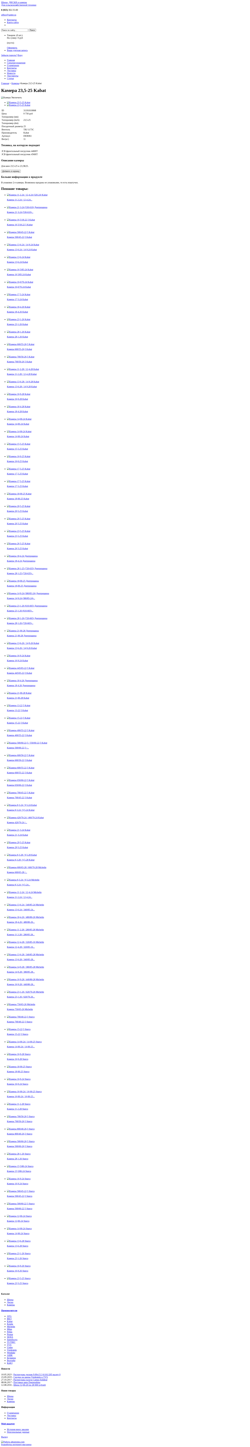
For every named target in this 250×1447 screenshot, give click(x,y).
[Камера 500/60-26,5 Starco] (21, 1141)
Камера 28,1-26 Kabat (17, 337)
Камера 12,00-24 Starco (18, 1221)
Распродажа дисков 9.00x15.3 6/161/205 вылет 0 (36, 1374)
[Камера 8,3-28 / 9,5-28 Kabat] (22, 855)
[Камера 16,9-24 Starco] (19, 1079)
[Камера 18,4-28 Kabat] (18, 406)
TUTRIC (11, 1342)
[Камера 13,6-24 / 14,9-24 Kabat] (23, 244)
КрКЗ (9, 1363)
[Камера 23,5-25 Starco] (19, 1278)
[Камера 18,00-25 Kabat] (19, 494)
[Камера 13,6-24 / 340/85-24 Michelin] (25, 905)
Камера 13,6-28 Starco (17, 1246)
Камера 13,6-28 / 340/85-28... (21, 959)
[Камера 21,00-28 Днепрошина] (23, 631)
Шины (10, 1299)
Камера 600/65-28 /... (17, 872)
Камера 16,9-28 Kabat (17, 399)
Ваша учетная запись (17, 50)
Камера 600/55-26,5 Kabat (19, 349)
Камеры (15, 83)
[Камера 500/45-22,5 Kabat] (20, 232)
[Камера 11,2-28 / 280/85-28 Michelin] (25, 929)
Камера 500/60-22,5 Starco (19, 1208)
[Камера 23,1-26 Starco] (19, 1253)
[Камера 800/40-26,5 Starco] (21, 1129)
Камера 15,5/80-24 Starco (19, 1171)
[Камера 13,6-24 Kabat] (18, 257)
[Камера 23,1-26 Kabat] (18, 319)
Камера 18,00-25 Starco (18, 1071)
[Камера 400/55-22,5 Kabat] (20, 730)
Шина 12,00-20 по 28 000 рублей (29, 1385)
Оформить (12, 47)
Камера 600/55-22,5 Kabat (19, 772)
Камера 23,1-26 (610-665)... (20, 611)
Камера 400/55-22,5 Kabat (19, 735)
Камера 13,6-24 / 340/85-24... (21, 909)
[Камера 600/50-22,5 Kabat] (20, 755)
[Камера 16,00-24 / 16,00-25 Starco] (24, 1091)
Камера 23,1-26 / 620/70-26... (21, 997)
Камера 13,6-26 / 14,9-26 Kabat (22, 648)
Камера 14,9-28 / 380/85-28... (21, 972)
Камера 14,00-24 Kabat (18, 424)
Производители (9, 1310)
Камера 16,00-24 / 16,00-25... (21, 1096)
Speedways (12, 1339)
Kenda (10, 1324)
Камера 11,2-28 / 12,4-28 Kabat (22, 374)
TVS (9, 1345)
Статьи (10, 78)
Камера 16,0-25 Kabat (17, 461)
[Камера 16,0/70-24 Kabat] (20, 282)
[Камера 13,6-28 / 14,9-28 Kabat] (23, 381)
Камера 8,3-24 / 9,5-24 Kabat (20, 810)
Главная (11, 60)
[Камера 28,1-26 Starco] (19, 1154)
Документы (12, 76)
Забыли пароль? (9, 55)
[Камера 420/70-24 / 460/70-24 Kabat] (25, 817)
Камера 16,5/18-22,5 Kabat (20, 224)
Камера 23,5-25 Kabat (17, 536)
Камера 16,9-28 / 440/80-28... (21, 984)
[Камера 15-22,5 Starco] (19, 1029)
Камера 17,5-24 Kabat (17, 299)
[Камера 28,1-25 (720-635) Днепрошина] (27, 568)
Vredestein (12, 1350)
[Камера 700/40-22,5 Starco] (21, 1017)
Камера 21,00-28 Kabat (18, 698)
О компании (13, 65)
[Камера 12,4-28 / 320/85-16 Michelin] (25, 942)
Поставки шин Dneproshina (26, 1382)
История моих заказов (18, 1429)
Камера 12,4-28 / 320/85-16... (21, 947)
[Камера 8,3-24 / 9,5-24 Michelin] (23, 880)
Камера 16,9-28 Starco (17, 1059)
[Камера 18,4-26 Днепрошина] (22, 680)
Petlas (9, 1332)
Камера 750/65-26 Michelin (20, 1009)
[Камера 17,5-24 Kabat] (18, 294)
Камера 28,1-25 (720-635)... (20, 573)
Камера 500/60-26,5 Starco (19, 1146)
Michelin (11, 1326)
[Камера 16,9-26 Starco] (19, 1266)
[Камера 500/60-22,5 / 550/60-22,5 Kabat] (27, 743)
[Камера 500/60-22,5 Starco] (21, 1203)
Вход (20, 55)
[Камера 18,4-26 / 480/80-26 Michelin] (25, 917)
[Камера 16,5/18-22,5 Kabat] (21, 220)
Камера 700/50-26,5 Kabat (19, 361)
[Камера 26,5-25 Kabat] (18, 543)
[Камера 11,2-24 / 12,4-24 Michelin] (24, 892)
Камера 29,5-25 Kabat (17, 847)
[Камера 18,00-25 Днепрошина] (23, 581)
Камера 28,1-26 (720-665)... (20, 623)
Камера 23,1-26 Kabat (17, 324)
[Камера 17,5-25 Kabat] (18, 469)
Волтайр (11, 1360)
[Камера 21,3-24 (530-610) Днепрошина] (27, 207)
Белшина (11, 1358)
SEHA (10, 1337)
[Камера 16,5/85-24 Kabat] (20, 269)
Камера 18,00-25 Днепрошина (21, 586)
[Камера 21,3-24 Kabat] (18, 830)
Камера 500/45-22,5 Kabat (19, 237)
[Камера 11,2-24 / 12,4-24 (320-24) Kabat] (27, 195)
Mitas (9, 1329)
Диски (10, 1302)
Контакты (12, 20)
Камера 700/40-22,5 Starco (19, 1022)
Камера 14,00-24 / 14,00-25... (21, 1046)
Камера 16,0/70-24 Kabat (19, 287)
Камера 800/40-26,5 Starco (19, 1134)
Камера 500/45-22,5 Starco (19, 1196)
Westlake (11, 1352)
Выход (4, 1437)
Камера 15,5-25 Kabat (17, 449)
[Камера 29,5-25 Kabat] (18, 842)
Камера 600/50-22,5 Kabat (19, 760)
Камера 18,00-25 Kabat (18, 498)
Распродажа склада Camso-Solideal (30, 1380)
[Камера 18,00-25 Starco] (19, 1066)
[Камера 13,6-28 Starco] (19, 1241)
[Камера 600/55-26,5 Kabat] (20, 344)
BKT (9, 1319)
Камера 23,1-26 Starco (17, 1258)
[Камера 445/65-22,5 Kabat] (20, 668)
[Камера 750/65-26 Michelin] (21, 1004)
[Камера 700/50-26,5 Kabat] (20, 357)
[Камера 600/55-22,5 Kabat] (20, 768)
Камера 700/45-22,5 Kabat (19, 797)
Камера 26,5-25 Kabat (17, 548)
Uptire (10, 1347)
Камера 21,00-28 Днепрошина (21, 635)
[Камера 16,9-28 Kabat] (18, 394)
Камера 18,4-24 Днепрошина (21, 561)
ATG (9, 1316)
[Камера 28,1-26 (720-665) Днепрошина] (27, 618)
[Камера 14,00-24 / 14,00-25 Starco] (24, 1042)
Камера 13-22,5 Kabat (17, 710)
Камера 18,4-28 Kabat (17, 411)
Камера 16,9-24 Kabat (17, 660)
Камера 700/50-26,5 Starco (19, 1121)
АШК (10, 1355)
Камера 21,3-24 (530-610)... (20, 212)
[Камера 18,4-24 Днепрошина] (22, 556)
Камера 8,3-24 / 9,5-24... (18, 885)
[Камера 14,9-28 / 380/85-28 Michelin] (25, 967)
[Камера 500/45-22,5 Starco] (21, 1191)
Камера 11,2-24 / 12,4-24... (19, 200)
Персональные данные (18, 1432)
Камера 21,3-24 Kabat (17, 835)
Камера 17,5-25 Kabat (17, 474)
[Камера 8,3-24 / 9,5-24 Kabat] (22, 805)
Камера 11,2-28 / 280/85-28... (21, 934)
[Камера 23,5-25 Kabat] (18, 102)
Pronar (10, 1334)
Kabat (9, 1321)
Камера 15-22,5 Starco (17, 1034)
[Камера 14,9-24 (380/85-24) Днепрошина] (28, 593)
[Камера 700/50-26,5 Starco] (21, 1116)
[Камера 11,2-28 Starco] (18, 1104)
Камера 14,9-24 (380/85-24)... (21, 598)
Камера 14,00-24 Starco (18, 1233)
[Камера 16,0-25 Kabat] (18, 456)
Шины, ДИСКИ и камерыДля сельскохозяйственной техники (18, 3)
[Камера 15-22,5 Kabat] (18, 718)
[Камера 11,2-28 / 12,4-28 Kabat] (23, 369)
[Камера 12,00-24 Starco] (19, 1216)
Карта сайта (13, 22)
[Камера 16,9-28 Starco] (19, 1054)
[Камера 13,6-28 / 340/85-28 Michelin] (25, 954)
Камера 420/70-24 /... (17, 822)
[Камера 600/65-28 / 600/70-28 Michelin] (26, 867)
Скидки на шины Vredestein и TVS (30, 1377)
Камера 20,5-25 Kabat (17, 511)
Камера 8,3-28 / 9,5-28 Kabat (20, 860)
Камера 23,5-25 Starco (17, 1283)
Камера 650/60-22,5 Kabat (19, 785)
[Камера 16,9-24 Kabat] (18, 655)
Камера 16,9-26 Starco (17, 1271)
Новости (11, 73)
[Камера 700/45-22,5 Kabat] (20, 792)
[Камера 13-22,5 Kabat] (18, 705)
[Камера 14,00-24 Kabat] (19, 419)
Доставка (11, 70)
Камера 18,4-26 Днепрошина (21, 685)
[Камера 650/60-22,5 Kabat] (20, 780)
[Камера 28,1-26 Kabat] (18, 332)
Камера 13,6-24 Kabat (17, 262)
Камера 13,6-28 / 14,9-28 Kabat (22, 386)
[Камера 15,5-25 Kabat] (18, 444)
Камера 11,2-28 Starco (17, 1109)
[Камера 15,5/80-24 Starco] (20, 1166)
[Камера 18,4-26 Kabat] (18, 307)
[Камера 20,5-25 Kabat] (18, 506)
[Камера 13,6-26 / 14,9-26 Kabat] (23, 643)
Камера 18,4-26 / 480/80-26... (21, 922)
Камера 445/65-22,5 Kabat (19, 673)
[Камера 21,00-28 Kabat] (19, 693)
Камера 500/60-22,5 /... (18, 748)
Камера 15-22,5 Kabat (17, 723)
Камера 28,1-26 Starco (17, 1159)
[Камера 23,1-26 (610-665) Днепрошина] (27, 606)
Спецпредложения (16, 63)
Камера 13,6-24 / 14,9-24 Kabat (22, 249)
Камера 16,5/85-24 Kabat (19, 274)
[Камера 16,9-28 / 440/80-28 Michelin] (25, 979)
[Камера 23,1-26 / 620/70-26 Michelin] (25, 992)
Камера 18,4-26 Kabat (17, 312)
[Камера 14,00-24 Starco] (19, 1228)
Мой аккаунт (8, 1424)
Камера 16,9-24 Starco (17, 1084)
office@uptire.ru (8, 15)
